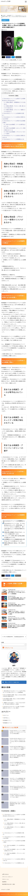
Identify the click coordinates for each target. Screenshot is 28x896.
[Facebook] (8, 57)
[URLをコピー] (18, 57)
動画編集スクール (7, 722)
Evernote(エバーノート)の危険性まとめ (13, 139)
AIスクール (6, 715)
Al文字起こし (6, 717)
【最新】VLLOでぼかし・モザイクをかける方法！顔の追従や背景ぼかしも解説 (16, 613)
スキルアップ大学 (5, 1)
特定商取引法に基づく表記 (8, 884)
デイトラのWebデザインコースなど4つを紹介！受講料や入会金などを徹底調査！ (8, 637)
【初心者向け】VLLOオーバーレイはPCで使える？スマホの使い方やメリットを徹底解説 (16, 592)
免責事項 (4, 881)
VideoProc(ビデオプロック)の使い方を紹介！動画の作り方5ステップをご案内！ (17, 619)
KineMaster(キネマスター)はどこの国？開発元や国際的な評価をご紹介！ (19, 637)
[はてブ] (13, 57)
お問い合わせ (5, 874)
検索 (2, 642)
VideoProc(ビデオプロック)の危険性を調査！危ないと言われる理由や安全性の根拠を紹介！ (16, 626)
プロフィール (5, 879)
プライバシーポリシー (7, 876)
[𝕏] (3, 57)
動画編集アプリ (7, 578)
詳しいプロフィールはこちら (12, 682)
